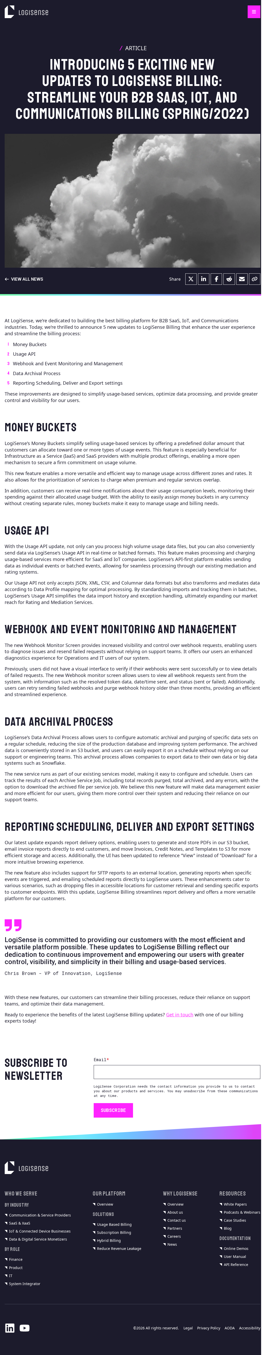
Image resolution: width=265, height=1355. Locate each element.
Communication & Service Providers (40, 1215)
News (172, 1244)
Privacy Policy (208, 1328)
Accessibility (249, 1328)
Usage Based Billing (114, 1224)
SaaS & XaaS (19, 1223)
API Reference (236, 1264)
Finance (16, 1259)
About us (175, 1212)
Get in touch (179, 1014)
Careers (174, 1236)
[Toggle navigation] (254, 11)
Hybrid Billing (109, 1240)
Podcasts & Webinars (242, 1212)
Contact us (176, 1220)
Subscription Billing (114, 1232)
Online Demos (236, 1248)
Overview (105, 1204)
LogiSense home (23, 8)
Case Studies (235, 1220)
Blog (228, 1228)
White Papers (235, 1204)
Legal (188, 1328)
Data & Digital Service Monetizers (38, 1239)
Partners (174, 1228)
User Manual (235, 1256)
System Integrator (24, 1284)
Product (16, 1268)
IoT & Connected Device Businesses (40, 1231)
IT (10, 1276)
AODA (230, 1328)
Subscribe (113, 1110)
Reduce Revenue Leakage (119, 1248)
